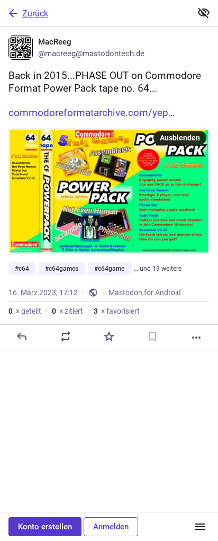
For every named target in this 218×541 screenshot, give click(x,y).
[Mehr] (196, 337)
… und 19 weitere (157, 268)
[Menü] (200, 526)
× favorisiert (117, 311)
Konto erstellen (45, 526)
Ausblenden (180, 138)
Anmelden (111, 526)
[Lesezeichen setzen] (152, 336)
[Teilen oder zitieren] (65, 336)
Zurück (35, 13)
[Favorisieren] (109, 336)
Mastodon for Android (144, 292)
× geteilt (24, 311)
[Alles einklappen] (203, 12)
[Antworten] (21, 336)
